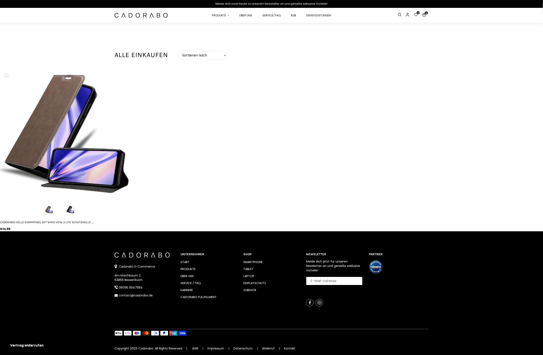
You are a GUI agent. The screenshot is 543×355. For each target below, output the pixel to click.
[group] (65, 134)
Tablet (248, 269)
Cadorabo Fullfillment (199, 297)
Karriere (187, 290)
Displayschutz (254, 283)
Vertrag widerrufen (26, 345)
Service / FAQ (191, 283)
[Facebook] (309, 302)
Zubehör (249, 290)
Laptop (248, 276)
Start (185, 262)
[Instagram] (319, 302)
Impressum (216, 348)
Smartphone (253, 262)
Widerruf (269, 348)
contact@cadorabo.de (136, 295)
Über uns (187, 276)
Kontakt (289, 348)
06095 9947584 (131, 287)
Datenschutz (243, 348)
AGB (195, 348)
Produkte (188, 269)
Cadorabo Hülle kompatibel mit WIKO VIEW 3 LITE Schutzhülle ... (46, 222)
